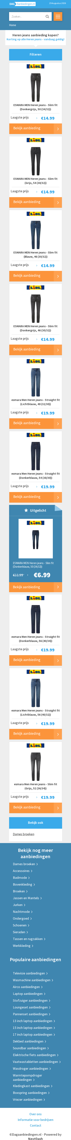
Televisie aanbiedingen (29, 973)
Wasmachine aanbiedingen (31, 980)
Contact (35, 1125)
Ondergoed (21, 918)
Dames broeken (23, 834)
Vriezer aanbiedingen (27, 1099)
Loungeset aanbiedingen (30, 1007)
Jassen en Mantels (26, 898)
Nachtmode (21, 911)
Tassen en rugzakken (28, 939)
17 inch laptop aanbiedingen (32, 1034)
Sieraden (19, 932)
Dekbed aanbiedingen (28, 1041)
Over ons (35, 1114)
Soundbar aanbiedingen (29, 1048)
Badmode (20, 877)
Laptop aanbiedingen (28, 993)
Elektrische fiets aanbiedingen (34, 1055)
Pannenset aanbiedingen (30, 1014)
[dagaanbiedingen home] (20, 5)
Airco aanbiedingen (26, 987)
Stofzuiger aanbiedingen (30, 1000)
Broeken (19, 891)
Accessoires (21, 871)
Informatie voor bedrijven (35, 1120)
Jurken (18, 905)
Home (12, 25)
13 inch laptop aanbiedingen (32, 1021)
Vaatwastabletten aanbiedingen (35, 1061)
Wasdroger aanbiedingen (30, 1068)
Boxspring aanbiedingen (30, 1092)
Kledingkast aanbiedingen (31, 1086)
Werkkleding (21, 945)
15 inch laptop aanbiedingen (32, 1027)
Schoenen (20, 925)
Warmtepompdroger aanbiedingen (27, 1077)
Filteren (35, 54)
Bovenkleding (22, 884)
